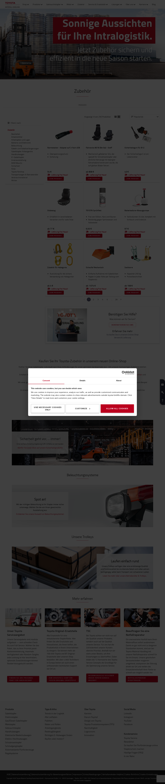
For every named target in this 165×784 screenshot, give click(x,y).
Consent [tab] (46, 380)
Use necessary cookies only (47, 408)
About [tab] (118, 380)
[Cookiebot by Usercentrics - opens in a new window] (123, 373)
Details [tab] (83, 380)
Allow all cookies (117, 408)
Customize (81, 408)
